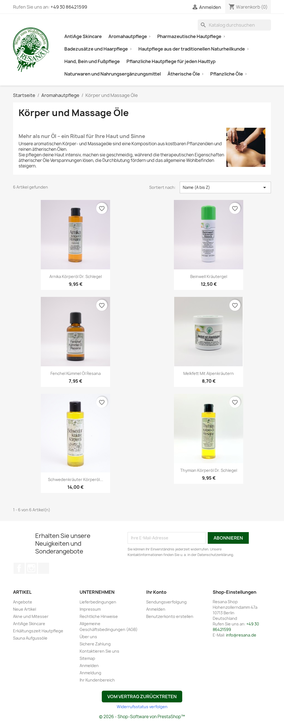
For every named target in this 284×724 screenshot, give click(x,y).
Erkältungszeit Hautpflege (38, 630)
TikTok (43, 568)
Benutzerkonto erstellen (169, 616)
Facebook (19, 568)
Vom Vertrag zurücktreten (142, 696)
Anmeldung (90, 672)
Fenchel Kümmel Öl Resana (75, 373)
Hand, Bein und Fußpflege (92, 61)
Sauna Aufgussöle (30, 638)
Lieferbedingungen (98, 602)
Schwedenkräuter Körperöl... (75, 479)
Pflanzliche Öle (226, 74)
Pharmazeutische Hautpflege (189, 36)
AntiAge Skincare (83, 36)
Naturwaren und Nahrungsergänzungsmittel (112, 74)
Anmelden (89, 665)
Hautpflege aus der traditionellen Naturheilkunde (191, 49)
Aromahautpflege (127, 36)
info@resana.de (241, 635)
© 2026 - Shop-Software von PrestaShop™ (142, 717)
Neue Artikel (24, 609)
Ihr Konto (156, 592)
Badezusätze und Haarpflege (96, 49)
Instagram (31, 568)
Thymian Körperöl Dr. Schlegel (208, 470)
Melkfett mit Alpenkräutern (208, 373)
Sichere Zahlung (95, 644)
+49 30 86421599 (68, 7)
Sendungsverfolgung (166, 602)
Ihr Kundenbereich (97, 680)
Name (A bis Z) (225, 187)
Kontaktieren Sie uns (99, 651)
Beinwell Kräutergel (208, 276)
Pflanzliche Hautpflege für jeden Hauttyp (170, 61)
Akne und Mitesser (31, 616)
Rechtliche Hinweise (99, 616)
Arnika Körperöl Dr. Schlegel (75, 276)
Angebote (22, 602)
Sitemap (87, 658)
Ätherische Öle (184, 74)
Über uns (88, 636)
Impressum (90, 609)
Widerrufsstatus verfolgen (142, 706)
